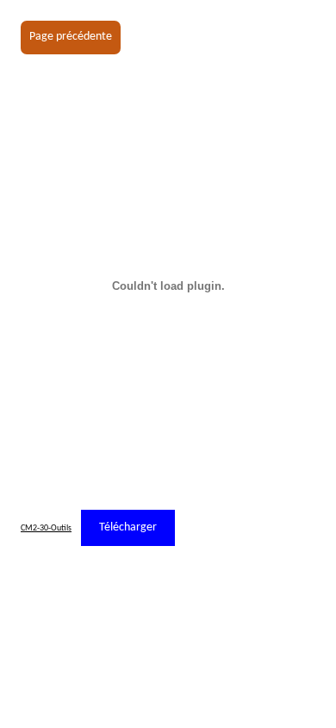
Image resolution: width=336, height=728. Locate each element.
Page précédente (70, 36)
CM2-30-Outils (46, 528)
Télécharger (128, 527)
